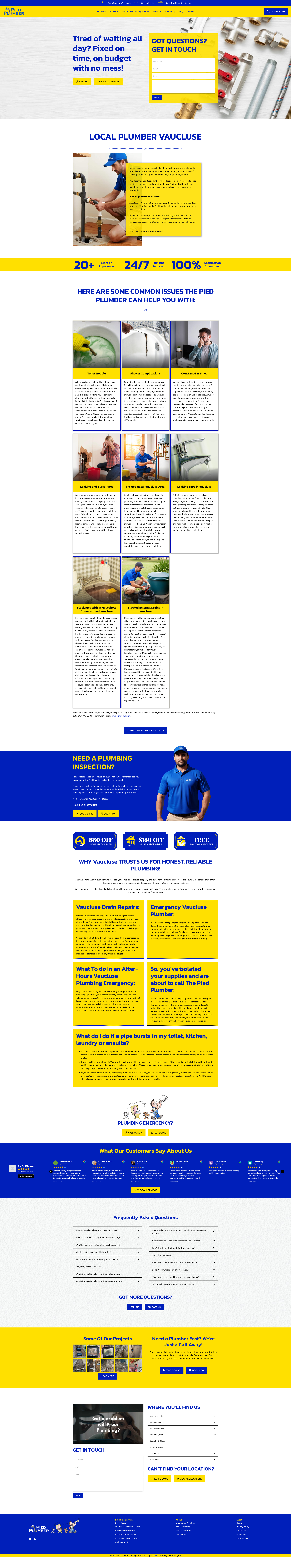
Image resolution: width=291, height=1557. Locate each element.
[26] (79, 1351)
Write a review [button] (26, 1176)
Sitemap (154, 1555)
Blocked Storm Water (125, 1530)
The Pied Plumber (184, 1526)
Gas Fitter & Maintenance (126, 1538)
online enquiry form (121, 715)
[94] (107, 1365)
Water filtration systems (126, 1534)
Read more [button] (57, 1181)
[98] (121, 1351)
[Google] (35, 1539)
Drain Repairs (121, 1523)
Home (239, 1523)
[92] (135, 1365)
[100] (93, 1351)
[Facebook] (29, 1539)
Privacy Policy (242, 1526)
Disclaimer (241, 1534)
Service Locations (184, 1530)
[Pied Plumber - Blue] (14, 11)
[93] (121, 1365)
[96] (79, 1365)
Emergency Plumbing (185, 1523)
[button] (107, 11)
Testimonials (242, 1538)
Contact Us (181, 1534)
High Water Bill (122, 1542)
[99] (107, 1351)
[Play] (108, 1424)
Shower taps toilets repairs (127, 1526)
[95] (93, 1365)
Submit (156, 97)
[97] (135, 1351)
